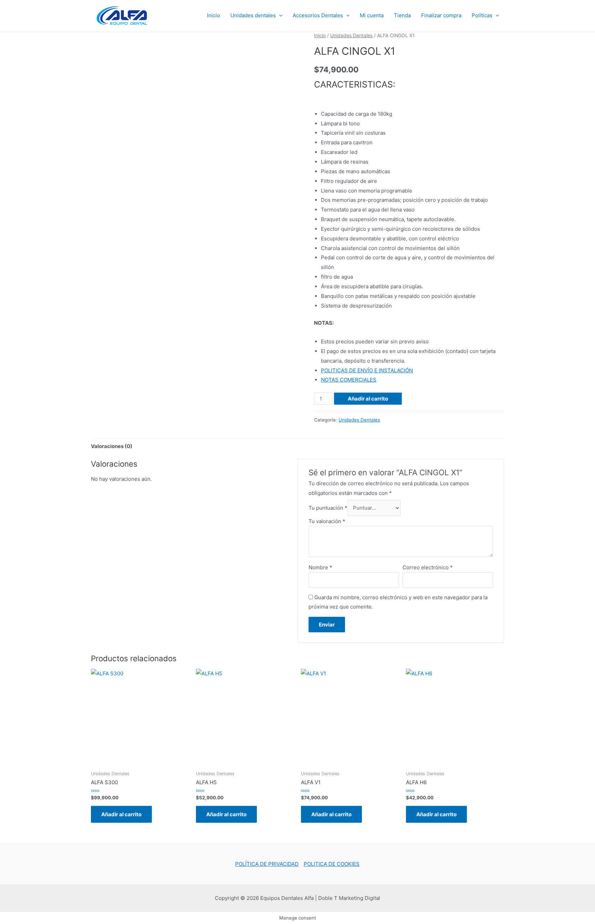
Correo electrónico (428, 567)
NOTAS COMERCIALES (348, 379)
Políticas (482, 15)
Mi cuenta (372, 15)
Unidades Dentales (351, 35)
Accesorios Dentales (318, 15)
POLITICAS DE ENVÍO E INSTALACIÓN (367, 370)
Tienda (402, 15)
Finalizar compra (441, 15)
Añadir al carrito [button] (121, 814)
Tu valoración (327, 521)
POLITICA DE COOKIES (331, 864)
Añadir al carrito (368, 398)
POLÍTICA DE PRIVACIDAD (267, 864)
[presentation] (279, 15)
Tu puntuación (328, 508)
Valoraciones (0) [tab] (111, 446)
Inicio (213, 15)
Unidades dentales (253, 15)
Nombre (320, 567)
